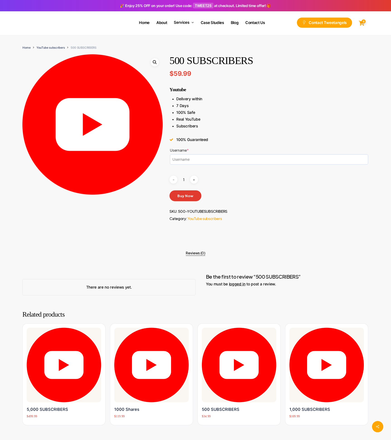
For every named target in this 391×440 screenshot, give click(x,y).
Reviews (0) (195, 253)
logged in (237, 284)
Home (26, 47)
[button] (155, 62)
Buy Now (185, 196)
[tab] (195, 253)
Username (187, 150)
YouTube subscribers (50, 47)
